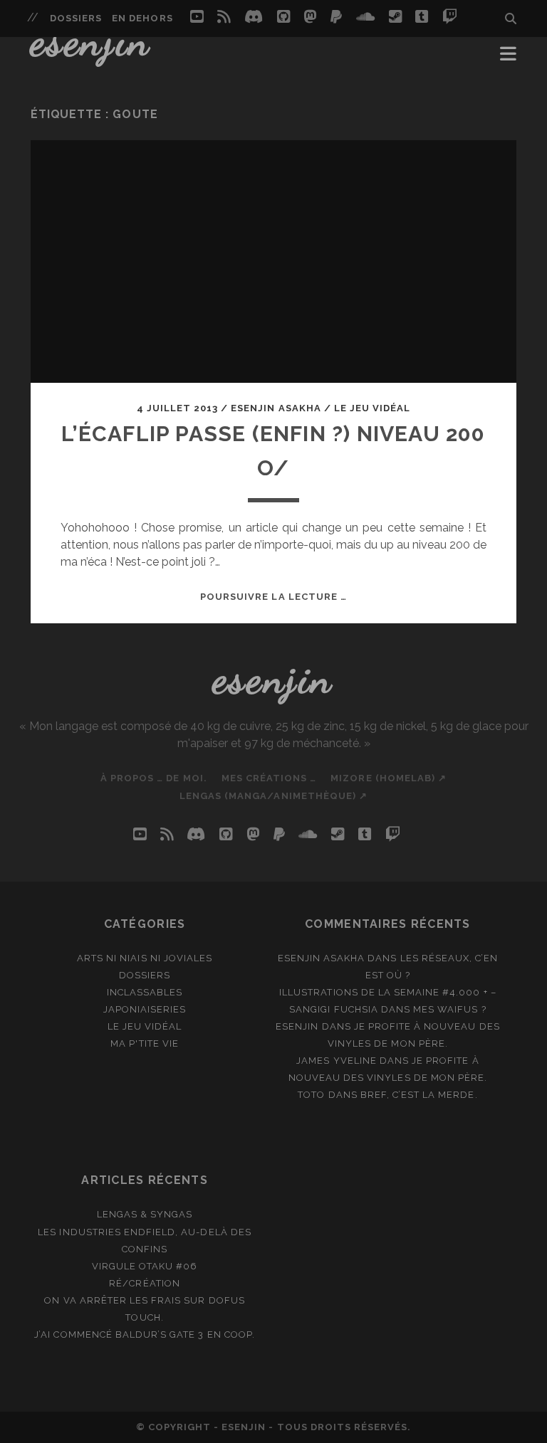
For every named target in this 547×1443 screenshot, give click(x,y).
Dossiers (76, 18)
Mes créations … (269, 778)
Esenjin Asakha (276, 408)
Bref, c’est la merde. (419, 1094)
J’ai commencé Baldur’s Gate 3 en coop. (144, 1334)
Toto (311, 1094)
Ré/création (144, 1283)
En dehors (142, 18)
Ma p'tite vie (144, 1043)
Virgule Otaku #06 (145, 1266)
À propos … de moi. (153, 778)
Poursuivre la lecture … (273, 596)
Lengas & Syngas (145, 1214)
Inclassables (145, 992)
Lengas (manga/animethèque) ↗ (273, 796)
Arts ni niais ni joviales (144, 958)
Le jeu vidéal (372, 408)
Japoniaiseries (145, 1009)
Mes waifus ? (449, 1009)
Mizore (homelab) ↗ (388, 778)
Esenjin (91, 40)
